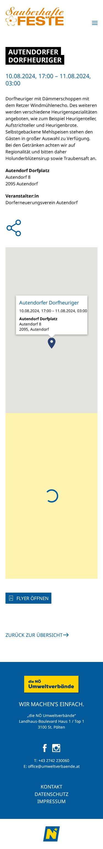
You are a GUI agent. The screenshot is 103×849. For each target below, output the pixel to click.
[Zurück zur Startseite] (34, 16)
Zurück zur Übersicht (34, 635)
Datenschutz (51, 794)
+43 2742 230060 (53, 760)
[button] (95, 23)
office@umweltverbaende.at (54, 766)
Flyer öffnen (32, 598)
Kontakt (51, 786)
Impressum (51, 801)
